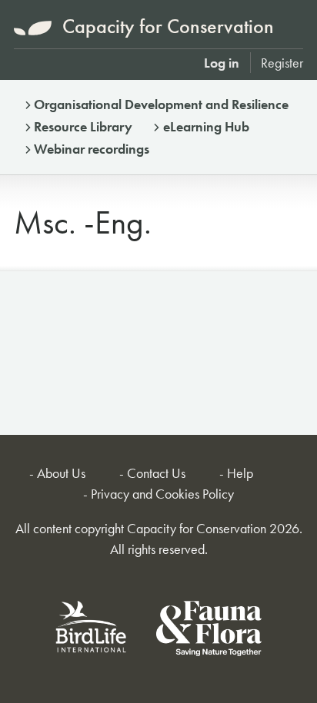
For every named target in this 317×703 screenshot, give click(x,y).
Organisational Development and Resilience (161, 104)
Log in (221, 62)
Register (282, 62)
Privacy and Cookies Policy (162, 493)
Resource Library (83, 126)
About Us (61, 473)
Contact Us (156, 473)
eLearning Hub (206, 126)
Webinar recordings (91, 149)
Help (240, 473)
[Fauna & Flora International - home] (208, 631)
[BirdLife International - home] (92, 631)
